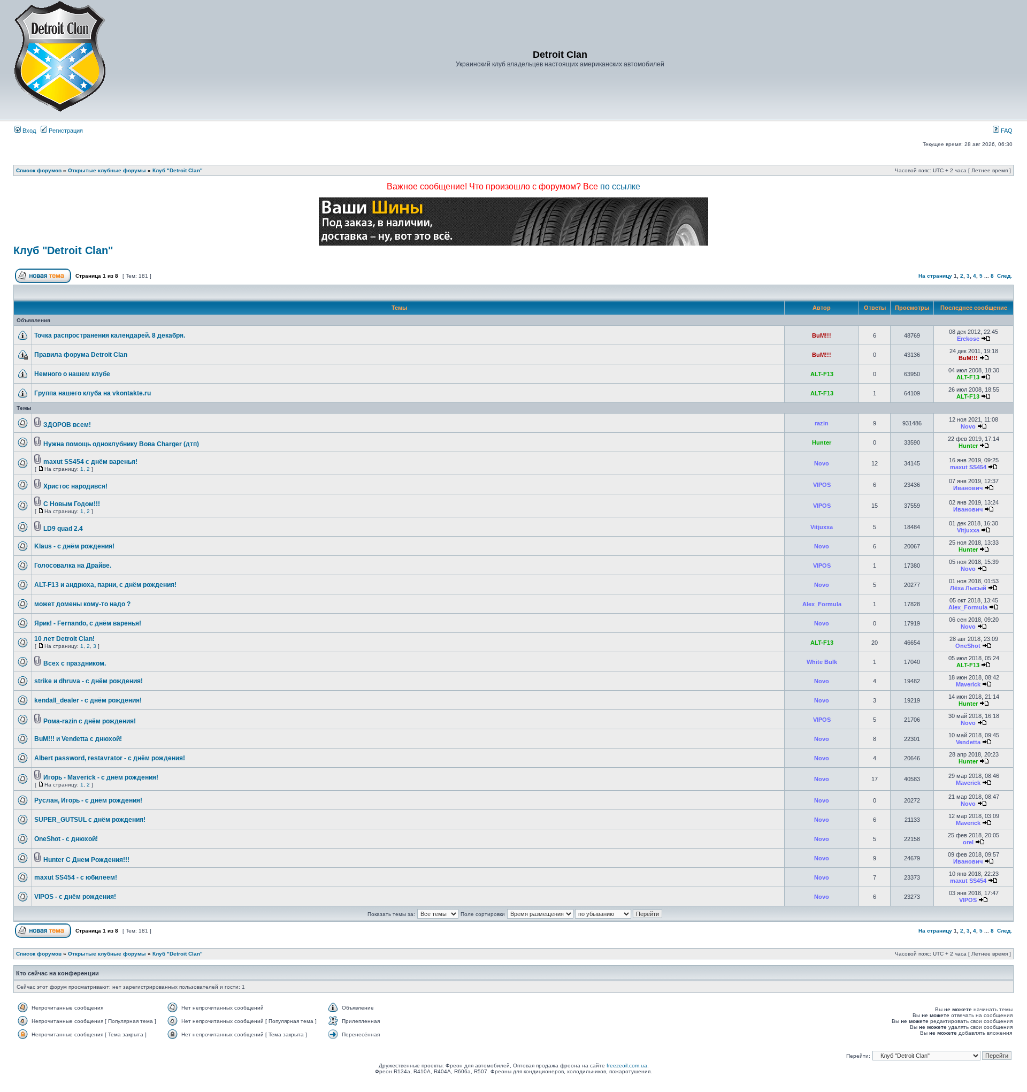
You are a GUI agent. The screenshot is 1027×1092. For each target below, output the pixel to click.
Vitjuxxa (821, 527)
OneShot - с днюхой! (66, 839)
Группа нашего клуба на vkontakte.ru (92, 393)
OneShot (967, 646)
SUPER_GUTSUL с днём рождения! (89, 819)
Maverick (968, 684)
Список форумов (39, 170)
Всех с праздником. (74, 663)
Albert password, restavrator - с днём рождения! (109, 758)
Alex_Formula (821, 604)
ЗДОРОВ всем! (67, 425)
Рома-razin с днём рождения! (89, 721)
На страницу (935, 276)
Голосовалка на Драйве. (72, 565)
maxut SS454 (968, 467)
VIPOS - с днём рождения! (75, 896)
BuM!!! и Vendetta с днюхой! (78, 739)
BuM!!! (821, 335)
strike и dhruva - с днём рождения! (88, 681)
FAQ (1006, 130)
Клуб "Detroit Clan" (177, 170)
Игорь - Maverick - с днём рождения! (100, 777)
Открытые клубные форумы (107, 170)
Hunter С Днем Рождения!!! (86, 860)
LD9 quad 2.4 (63, 528)
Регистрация (65, 130)
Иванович (968, 488)
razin (822, 423)
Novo (968, 426)
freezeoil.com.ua (627, 1065)
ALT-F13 (821, 374)
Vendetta (968, 742)
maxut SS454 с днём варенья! (90, 461)
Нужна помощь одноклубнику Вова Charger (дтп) (121, 444)
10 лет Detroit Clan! (64, 639)
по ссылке (620, 186)
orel (968, 842)
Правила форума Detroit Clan (80, 354)
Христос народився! (75, 486)
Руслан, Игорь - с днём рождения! (88, 800)
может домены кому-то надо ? (82, 604)
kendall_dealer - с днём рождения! (88, 700)
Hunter (821, 442)
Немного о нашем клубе (72, 374)
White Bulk (822, 662)
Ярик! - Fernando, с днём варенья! (87, 623)
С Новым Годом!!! (71, 504)
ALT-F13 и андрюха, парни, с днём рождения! (105, 585)
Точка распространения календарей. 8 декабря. (109, 335)
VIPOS (822, 485)
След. (1004, 276)
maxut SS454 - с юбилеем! (75, 877)
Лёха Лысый (968, 588)
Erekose (968, 338)
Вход (28, 130)
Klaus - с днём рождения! (74, 546)
